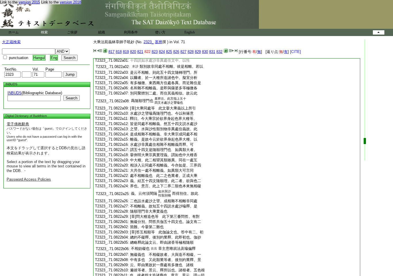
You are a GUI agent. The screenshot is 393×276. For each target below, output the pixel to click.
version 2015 (29, 2)
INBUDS (14, 93)
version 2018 (70, 2)
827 (183, 52)
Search (71, 98)
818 (119, 52)
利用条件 (131, 32)
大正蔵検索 (11, 42)
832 (219, 52)
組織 (101, 32)
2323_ (149, 42)
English (189, 32)
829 (198, 52)
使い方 (160, 32)
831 (212, 52)
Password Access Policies (29, 179)
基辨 (158, 42)
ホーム (13, 32)
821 (140, 52)
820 (133, 52)
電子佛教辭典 (18, 124)
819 (126, 52)
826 (176, 52)
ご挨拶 (72, 32)
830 (205, 52)
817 (111, 52)
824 (162, 52)
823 (155, 52)
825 (169, 52)
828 (191, 52)
